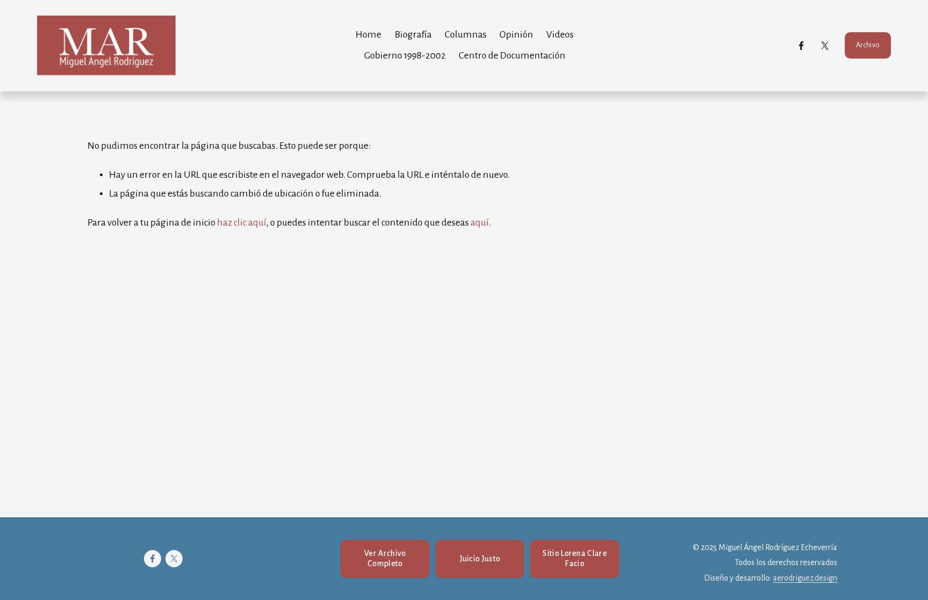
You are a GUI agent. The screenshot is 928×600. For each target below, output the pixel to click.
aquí (479, 223)
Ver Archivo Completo (385, 558)
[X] (825, 45)
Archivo (868, 45)
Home (368, 35)
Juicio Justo (480, 558)
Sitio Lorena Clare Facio (574, 558)
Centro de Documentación (512, 55)
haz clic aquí (241, 223)
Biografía (413, 35)
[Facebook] (801, 45)
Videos (560, 35)
